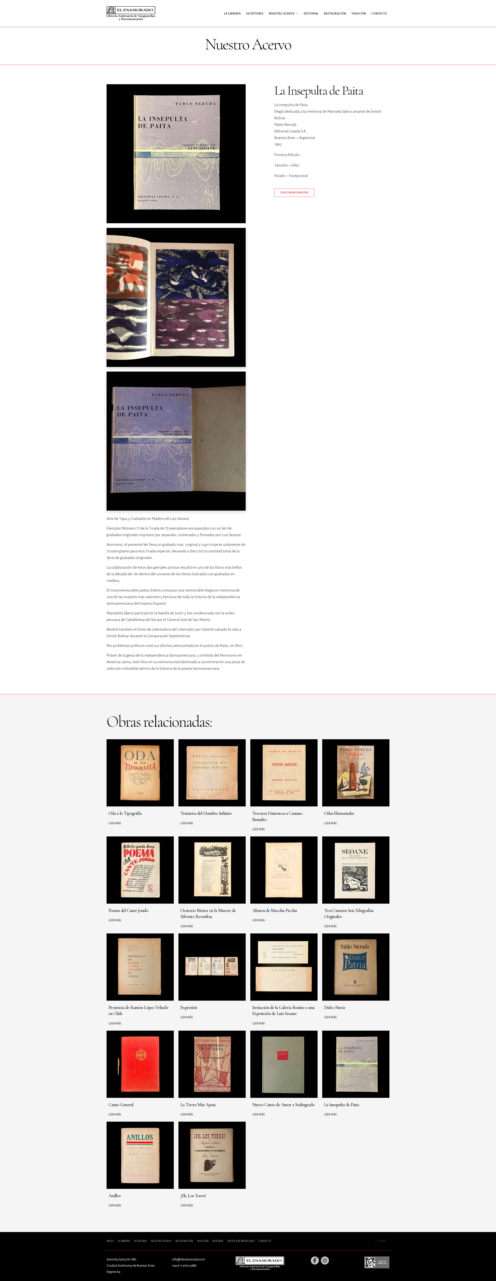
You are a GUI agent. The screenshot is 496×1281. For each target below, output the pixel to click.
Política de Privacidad (241, 1241)
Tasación (358, 13)
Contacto (379, 13)
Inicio (110, 1241)
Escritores (255, 13)
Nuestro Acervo (161, 1241)
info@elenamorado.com (188, 1259)
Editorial (311, 13)
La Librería (232, 13)
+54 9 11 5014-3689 (184, 1265)
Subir (382, 1241)
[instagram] (325, 1260)
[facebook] (315, 1260)
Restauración (335, 13)
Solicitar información (294, 192)
